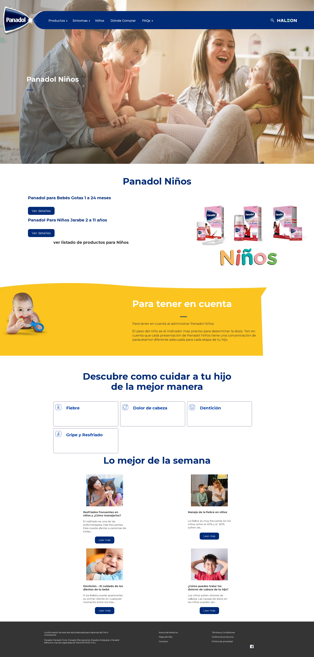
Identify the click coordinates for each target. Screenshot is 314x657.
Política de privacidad (222, 641)
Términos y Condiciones (223, 632)
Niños (99, 20)
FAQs (146, 20)
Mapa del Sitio (165, 637)
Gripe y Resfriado (84, 434)
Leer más (105, 540)
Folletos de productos (223, 637)
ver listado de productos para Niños (91, 242)
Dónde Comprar (123, 20)
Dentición (210, 407)
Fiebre (73, 407)
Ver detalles (41, 211)
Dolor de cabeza (150, 407)
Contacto (163, 641)
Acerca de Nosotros (168, 632)
